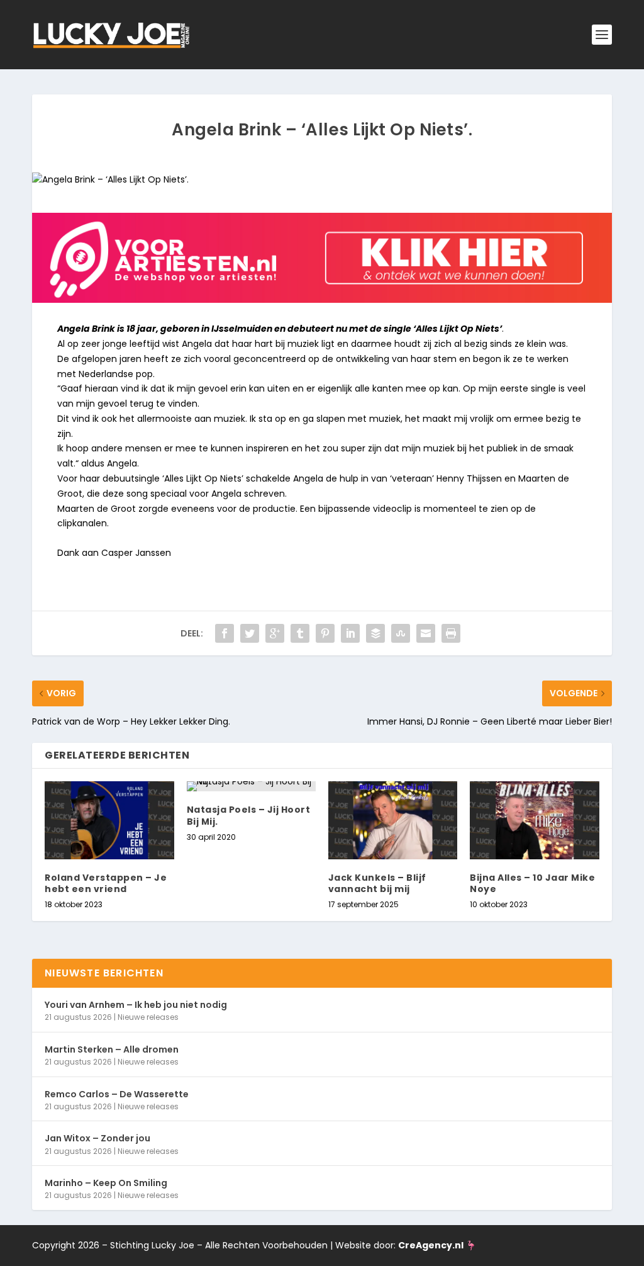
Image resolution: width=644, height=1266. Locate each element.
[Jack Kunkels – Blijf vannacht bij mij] (392, 820)
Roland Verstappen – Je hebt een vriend (106, 883)
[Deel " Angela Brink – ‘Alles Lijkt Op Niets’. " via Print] (451, 633)
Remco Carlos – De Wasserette (117, 1094)
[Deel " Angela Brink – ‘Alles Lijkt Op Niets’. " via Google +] (274, 633)
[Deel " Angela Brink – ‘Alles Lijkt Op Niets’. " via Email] (425, 633)
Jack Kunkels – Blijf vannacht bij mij (377, 883)
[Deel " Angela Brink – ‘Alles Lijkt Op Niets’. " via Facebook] (224, 633)
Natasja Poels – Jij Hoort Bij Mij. (249, 815)
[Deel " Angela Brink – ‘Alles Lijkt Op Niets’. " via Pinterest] (325, 633)
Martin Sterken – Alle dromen (112, 1049)
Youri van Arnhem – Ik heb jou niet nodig (136, 1004)
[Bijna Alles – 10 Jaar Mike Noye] (534, 820)
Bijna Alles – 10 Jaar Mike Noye (532, 883)
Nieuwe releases (148, 1017)
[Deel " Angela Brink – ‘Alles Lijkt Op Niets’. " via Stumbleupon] (400, 633)
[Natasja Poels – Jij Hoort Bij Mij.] (251, 786)
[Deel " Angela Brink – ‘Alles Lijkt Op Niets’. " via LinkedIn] (350, 633)
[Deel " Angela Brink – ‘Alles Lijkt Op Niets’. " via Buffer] (375, 633)
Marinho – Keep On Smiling (106, 1183)
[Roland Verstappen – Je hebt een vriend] (109, 820)
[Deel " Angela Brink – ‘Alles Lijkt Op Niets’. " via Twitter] (249, 633)
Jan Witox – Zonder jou (97, 1138)
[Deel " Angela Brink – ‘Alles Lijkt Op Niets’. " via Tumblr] (300, 633)
